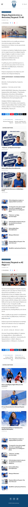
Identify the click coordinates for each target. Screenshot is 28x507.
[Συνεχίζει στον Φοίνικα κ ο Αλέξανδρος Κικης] (14, 180)
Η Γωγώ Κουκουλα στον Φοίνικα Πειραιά (13, 407)
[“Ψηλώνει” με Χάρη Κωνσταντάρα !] (14, 138)
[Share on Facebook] (10, 23)
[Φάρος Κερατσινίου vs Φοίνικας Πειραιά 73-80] (14, 32)
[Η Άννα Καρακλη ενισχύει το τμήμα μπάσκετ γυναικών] (5, 201)
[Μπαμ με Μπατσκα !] (5, 236)
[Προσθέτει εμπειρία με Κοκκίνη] (5, 249)
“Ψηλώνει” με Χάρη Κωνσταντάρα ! (11, 147)
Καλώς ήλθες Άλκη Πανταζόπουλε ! (11, 168)
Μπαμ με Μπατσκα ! (14, 235)
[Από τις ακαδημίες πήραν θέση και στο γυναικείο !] (14, 375)
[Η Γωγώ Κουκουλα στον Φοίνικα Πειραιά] (14, 397)
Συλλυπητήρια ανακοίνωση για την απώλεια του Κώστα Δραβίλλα (17, 223)
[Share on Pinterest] (14, 23)
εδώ (9, 68)
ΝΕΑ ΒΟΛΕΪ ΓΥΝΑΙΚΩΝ (6, 259)
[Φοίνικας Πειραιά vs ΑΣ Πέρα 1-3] (14, 279)
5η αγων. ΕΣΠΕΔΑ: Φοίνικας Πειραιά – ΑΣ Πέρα (8, 358)
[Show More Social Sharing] (17, 23)
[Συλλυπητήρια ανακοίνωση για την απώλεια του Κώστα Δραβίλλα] (5, 223)
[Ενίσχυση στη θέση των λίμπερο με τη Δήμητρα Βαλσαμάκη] (14, 418)
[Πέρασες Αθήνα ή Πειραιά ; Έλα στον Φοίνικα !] (5, 243)
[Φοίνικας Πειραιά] (14, 4)
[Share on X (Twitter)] (12, 23)
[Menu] (2, 4)
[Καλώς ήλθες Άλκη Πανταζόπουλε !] (14, 159)
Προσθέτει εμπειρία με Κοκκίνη (17, 248)
